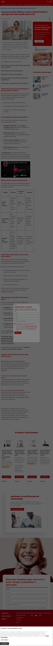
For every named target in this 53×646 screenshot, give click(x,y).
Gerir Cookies (4, 639)
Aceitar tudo (4, 643)
